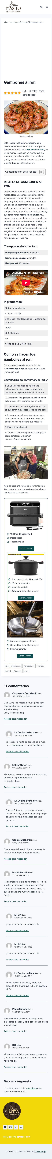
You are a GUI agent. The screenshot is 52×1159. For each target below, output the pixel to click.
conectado (31, 1088)
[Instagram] (16, 1127)
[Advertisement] (26, 51)
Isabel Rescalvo (21, 872)
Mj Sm (17, 914)
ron (26, 671)
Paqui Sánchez (20, 1009)
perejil (8, 671)
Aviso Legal (40, 1151)
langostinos (28, 666)
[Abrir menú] (47, 7)
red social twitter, (36, 149)
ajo (6, 666)
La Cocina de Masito (25, 732)
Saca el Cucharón (22, 839)
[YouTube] (5, 1127)
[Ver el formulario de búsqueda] (41, 7)
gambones (16, 666)
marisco (40, 666)
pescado (17, 671)
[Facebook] (10, 1127)
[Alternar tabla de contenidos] (40, 172)
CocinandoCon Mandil (24, 693)
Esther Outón (19, 765)
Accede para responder (15, 719)
